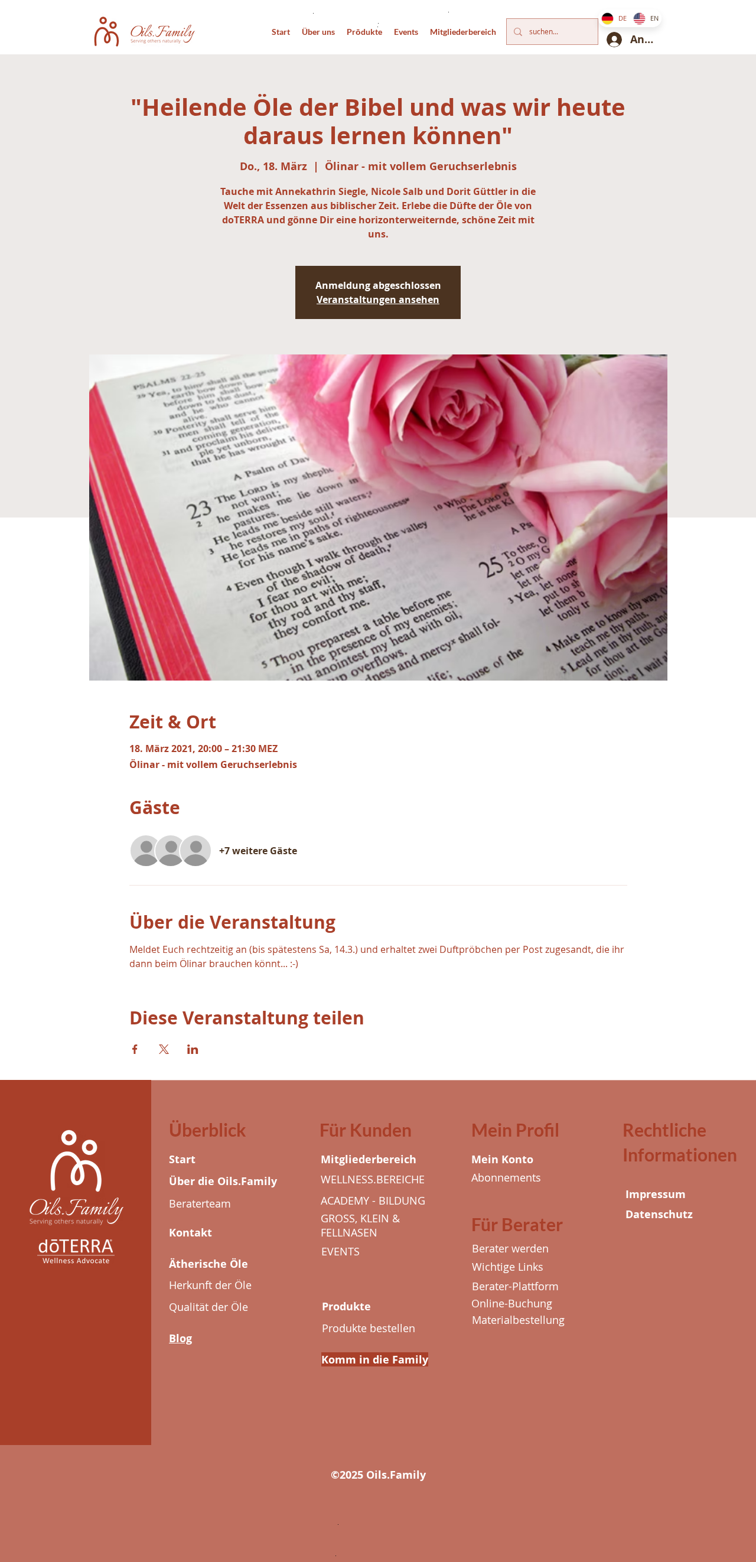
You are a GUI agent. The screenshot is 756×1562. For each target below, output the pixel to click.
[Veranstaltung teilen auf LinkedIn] (192, 1049)
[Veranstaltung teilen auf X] (164, 1049)
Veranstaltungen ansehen (378, 299)
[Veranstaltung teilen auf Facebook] (135, 1049)
